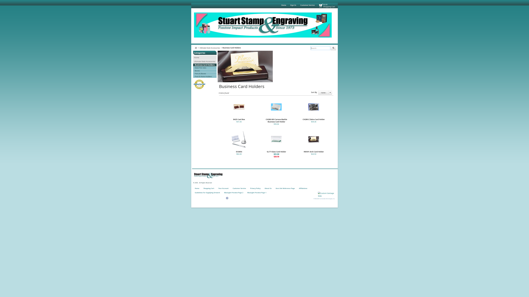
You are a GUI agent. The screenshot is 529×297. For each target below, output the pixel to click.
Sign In (293, 5)
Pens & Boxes (200, 73)
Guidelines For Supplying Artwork (207, 193)
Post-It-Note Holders (203, 76)
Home (283, 5)
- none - (323, 92)
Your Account (223, 188)
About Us (268, 188)
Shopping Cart (329, 6)
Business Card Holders (204, 65)
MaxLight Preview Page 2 (233, 193)
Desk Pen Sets (200, 68)
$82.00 (239, 154)
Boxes (197, 70)
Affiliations (303, 188)
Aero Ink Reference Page (285, 188)
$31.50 (239, 122)
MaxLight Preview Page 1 (256, 193)
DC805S (239, 152)
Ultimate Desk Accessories (209, 48)
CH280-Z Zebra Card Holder (314, 119)
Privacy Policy (255, 188)
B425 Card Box (239, 119)
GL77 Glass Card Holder (276, 152)
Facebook (227, 198)
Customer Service (307, 5)
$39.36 (276, 124)
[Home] (196, 48)
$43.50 (313, 154)
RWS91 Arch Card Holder (314, 152)
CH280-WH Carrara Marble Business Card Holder (276, 120)
